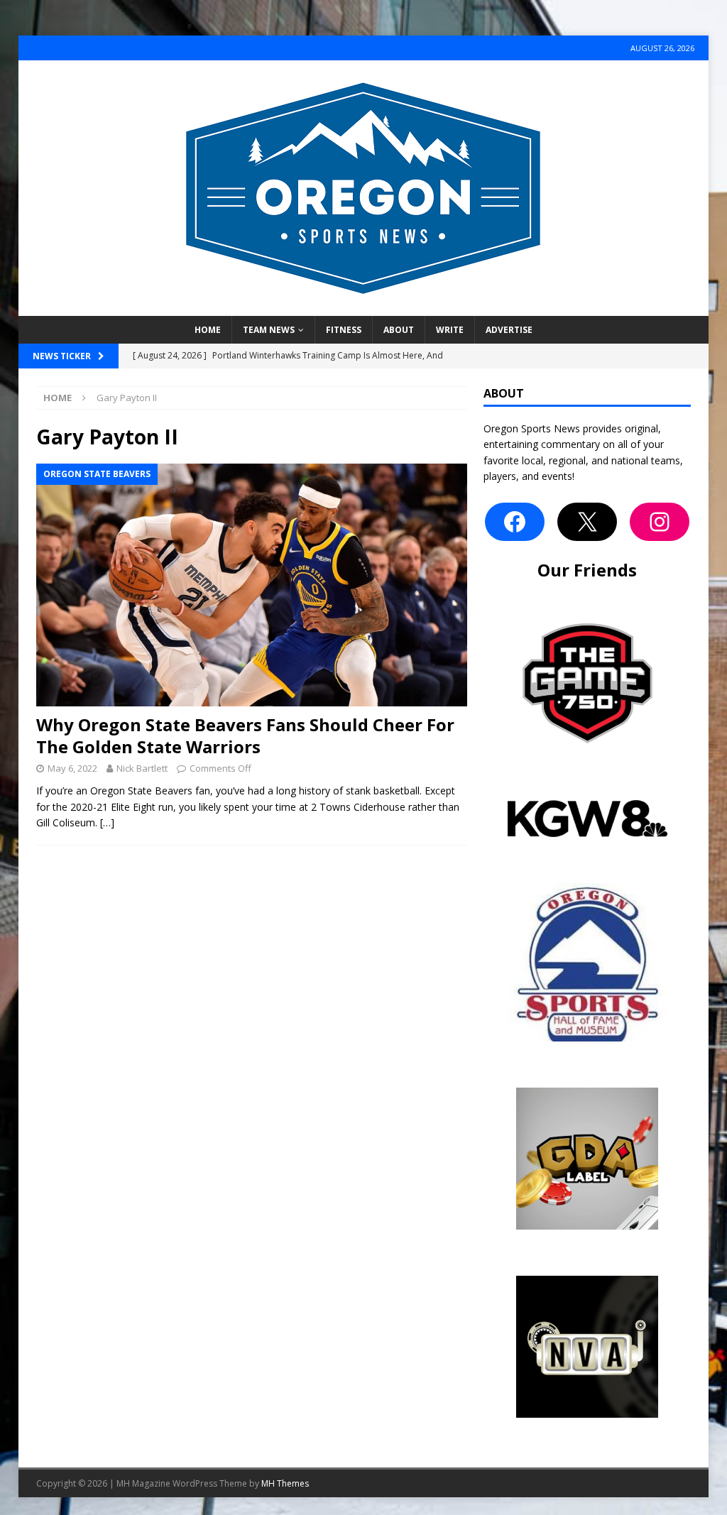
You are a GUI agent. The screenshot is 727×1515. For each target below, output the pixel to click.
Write (450, 330)
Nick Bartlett (142, 768)
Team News (269, 330)
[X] (587, 522)
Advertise (509, 330)
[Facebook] (515, 522)
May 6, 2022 (72, 768)
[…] (107, 822)
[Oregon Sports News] (363, 308)
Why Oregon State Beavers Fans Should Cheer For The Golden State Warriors (245, 735)
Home (208, 330)
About (398, 330)
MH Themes (285, 1483)
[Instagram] (659, 522)
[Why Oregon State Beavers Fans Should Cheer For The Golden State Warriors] (251, 585)
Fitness (343, 330)
